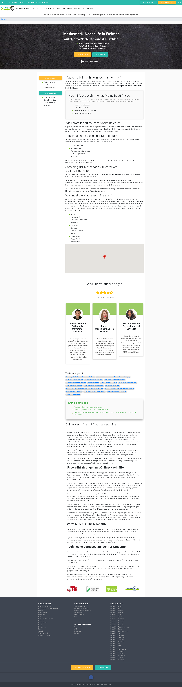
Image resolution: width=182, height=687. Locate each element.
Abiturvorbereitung (79, 606)
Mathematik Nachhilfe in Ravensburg (115, 379)
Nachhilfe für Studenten (81, 608)
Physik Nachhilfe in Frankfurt (74, 391)
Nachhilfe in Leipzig (116, 647)
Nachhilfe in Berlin (115, 608)
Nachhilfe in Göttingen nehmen (119, 631)
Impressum (77, 631)
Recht (40, 629)
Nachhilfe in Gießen (116, 629)
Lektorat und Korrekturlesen (51, 8)
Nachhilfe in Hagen (116, 633)
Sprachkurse (78, 613)
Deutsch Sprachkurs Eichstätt (74, 379)
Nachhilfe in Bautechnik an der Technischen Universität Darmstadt (84, 388)
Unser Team (77, 8)
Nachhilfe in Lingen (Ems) (112, 385)
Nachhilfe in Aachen (116, 606)
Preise (76, 617)
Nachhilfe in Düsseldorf (117, 625)
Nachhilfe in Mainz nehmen (118, 649)
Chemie (40, 611)
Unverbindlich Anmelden (82, 667)
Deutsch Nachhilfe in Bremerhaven (93, 385)
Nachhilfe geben (88, 8)
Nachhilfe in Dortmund (117, 621)
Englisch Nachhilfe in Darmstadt (93, 379)
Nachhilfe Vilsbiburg (93, 382)
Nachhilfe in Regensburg (117, 655)
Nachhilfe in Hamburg (117, 635)
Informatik (41, 615)
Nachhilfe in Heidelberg (117, 639)
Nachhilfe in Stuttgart (116, 658)
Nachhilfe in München (117, 651)
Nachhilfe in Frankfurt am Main (119, 627)
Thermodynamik (43, 633)
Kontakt (76, 633)
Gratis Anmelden (167, 2)
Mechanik (41, 621)
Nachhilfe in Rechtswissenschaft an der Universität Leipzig (113, 377)
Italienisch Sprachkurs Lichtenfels (116, 391)
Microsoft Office (43, 623)
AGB (75, 629)
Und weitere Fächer (44, 635)
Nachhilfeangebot (22, 8)
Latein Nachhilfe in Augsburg (109, 382)
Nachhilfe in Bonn (115, 615)
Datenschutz (78, 627)
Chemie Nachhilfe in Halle (73, 394)
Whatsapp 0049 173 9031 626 (38, 2)
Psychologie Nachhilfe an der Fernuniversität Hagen (80, 377)
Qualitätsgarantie (66, 8)
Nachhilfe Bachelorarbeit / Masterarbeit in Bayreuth (119, 388)
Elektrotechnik (42, 613)
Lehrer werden (148, 2)
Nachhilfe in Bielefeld (116, 611)
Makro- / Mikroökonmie (45, 619)
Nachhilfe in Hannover (117, 637)
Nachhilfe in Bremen (116, 617)
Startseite (4, 19)
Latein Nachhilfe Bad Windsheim (127, 382)
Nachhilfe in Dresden (116, 623)
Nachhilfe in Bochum (116, 613)
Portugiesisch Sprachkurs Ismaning (76, 382)
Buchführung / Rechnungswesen (48, 608)
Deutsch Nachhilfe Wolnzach (74, 385)
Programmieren (43, 627)
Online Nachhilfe (35, 8)
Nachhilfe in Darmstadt (117, 619)
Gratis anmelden (50, 78)
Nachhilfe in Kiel (115, 643)
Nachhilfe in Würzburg (117, 660)
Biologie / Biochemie (44, 606)
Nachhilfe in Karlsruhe (117, 641)
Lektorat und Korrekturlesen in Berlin (94, 391)
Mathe (40, 617)
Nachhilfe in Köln (115, 645)
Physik (40, 625)
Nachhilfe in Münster (116, 653)
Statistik (40, 631)
